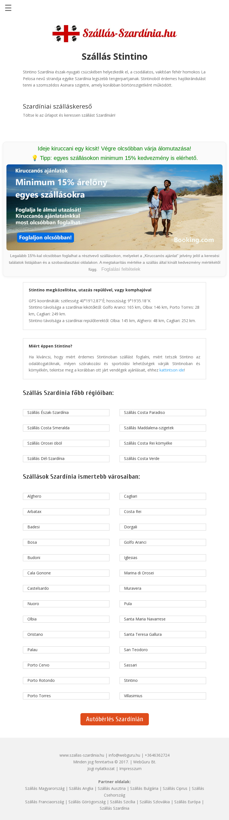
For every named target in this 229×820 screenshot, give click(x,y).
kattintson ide (171, 370)
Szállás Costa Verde (141, 458)
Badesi (33, 526)
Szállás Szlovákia (155, 801)
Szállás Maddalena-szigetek (149, 427)
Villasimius (133, 695)
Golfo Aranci (135, 542)
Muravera (132, 588)
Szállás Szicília (122, 801)
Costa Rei (132, 511)
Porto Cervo (38, 665)
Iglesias (130, 557)
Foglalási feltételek (120, 269)
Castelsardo (38, 588)
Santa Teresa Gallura (143, 634)
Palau (32, 649)
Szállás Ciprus (175, 788)
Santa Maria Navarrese (145, 619)
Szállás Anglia (81, 788)
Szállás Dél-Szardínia (46, 458)
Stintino (131, 680)
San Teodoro (136, 649)
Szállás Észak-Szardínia (48, 412)
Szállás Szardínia (114, 808)
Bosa (32, 542)
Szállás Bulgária (144, 788)
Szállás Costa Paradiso (144, 412)
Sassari (130, 665)
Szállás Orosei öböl (44, 443)
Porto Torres (39, 695)
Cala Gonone (39, 573)
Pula (128, 603)
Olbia (32, 619)
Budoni (33, 557)
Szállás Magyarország (45, 788)
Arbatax (34, 511)
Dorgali (130, 526)
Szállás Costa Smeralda (48, 427)
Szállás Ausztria (112, 788)
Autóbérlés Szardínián (114, 719)
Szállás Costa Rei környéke (148, 443)
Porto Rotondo (41, 680)
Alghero (34, 496)
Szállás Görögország (87, 801)
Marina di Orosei (139, 573)
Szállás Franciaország (44, 801)
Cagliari (130, 496)
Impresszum (130, 768)
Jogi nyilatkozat (101, 768)
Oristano (35, 634)
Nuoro (33, 603)
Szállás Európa (187, 801)
